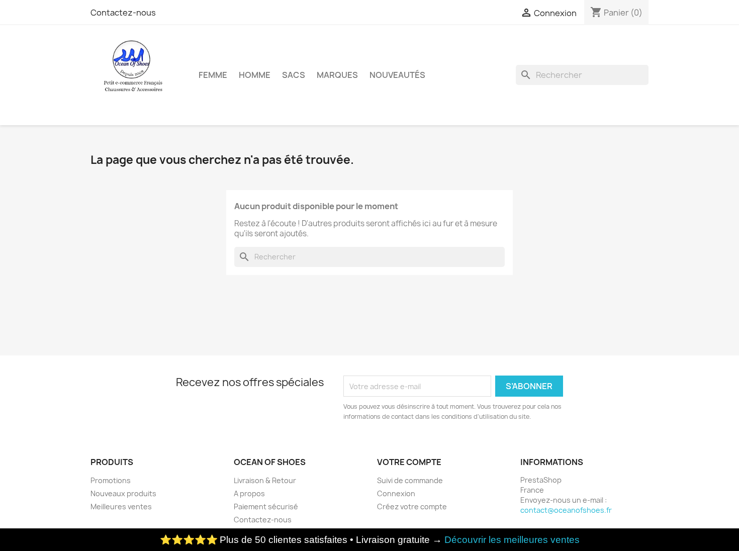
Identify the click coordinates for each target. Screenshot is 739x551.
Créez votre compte (412, 506)
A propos (249, 493)
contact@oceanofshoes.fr (566, 510)
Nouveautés (397, 74)
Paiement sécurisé (266, 506)
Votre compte (409, 462)
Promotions (110, 480)
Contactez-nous (123, 12)
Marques (337, 74)
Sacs (293, 74)
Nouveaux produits (123, 493)
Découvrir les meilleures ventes (512, 539)
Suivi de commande (410, 480)
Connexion (396, 493)
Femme (213, 74)
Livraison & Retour (265, 480)
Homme (254, 74)
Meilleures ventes (121, 506)
